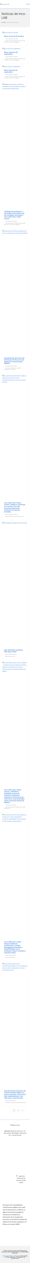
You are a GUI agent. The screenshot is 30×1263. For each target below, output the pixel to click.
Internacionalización (14, 40)
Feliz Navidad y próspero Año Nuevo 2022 (13, 651)
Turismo (22, 516)
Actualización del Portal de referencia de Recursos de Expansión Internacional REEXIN (14, 360)
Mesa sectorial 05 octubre (14, 36)
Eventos (7, 40)
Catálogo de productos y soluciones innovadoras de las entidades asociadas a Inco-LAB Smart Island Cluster (14, 215)
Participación (7, 369)
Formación (7, 368)
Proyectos (6, 224)
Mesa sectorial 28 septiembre (10, 53)
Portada (4, 22)
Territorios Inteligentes (14, 42)
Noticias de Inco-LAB (20, 223)
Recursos (23, 1102)
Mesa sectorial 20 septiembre (10, 71)
